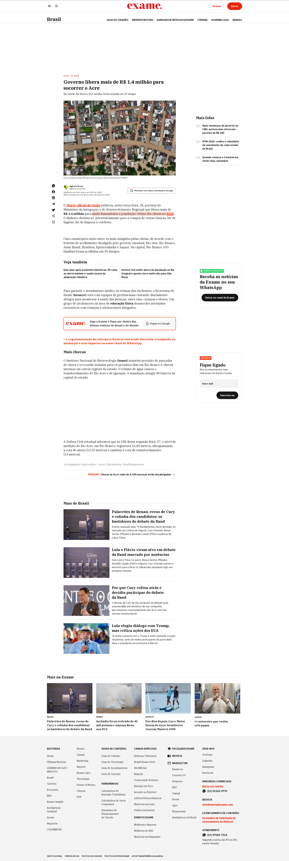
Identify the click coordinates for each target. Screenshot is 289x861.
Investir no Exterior (145, 792)
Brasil (54, 19)
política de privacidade (117, 856)
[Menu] (49, 6)
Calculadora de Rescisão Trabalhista (113, 792)
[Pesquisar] (56, 6)
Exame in (177, 769)
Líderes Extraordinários (147, 798)
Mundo (81, 748)
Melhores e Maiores (145, 824)
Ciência (81, 790)
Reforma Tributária (145, 755)
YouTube (207, 754)
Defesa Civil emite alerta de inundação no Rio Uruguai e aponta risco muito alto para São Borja (147, 273)
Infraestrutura (142, 19)
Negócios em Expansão (147, 836)
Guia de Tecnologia (112, 761)
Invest (50, 817)
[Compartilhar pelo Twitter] (53, 210)
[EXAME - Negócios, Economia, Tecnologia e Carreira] (144, 6)
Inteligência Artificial (54, 809)
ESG (49, 795)
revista (177, 755)
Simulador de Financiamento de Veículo (110, 814)
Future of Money (86, 784)
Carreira (51, 783)
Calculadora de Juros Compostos (113, 802)
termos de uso (72, 856)
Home (66, 75)
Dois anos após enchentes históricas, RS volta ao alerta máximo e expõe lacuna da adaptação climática (90, 273)
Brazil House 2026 (144, 761)
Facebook (207, 772)
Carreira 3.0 (179, 775)
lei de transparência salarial (147, 856)
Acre (101, 464)
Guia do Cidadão (117, 19)
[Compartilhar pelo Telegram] (53, 204)
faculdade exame (183, 748)
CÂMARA (202, 19)
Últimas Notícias (56, 761)
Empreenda (179, 811)
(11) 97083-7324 (217, 834)
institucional (54, 856)
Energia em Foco (143, 786)
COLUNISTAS (54, 829)
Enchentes (113, 464)
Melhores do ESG (143, 830)
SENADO (237, 19)
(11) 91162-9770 (217, 791)
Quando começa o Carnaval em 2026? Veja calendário (220, 159)
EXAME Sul (140, 767)
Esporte (81, 766)
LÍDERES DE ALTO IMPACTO (57, 769)
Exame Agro (84, 772)
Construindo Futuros (146, 780)
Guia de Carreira (110, 774)
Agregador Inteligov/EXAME (175, 19)
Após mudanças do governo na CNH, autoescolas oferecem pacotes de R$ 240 (220, 129)
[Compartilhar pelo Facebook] (53, 192)
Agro (175, 805)
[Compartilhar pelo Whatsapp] (53, 186)
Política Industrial (144, 810)
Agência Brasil (76, 186)
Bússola (138, 774)
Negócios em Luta (144, 804)
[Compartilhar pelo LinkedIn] (53, 198)
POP (79, 796)
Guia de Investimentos (114, 767)
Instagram (208, 766)
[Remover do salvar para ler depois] (53, 222)
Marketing (82, 760)
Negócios (52, 823)
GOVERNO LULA (220, 19)
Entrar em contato (213, 786)
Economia (52, 789)
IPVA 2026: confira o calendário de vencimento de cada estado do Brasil (220, 145)
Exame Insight (55, 801)
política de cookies (92, 856)
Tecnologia (83, 778)
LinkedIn (207, 760)
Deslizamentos (133, 464)
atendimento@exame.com (217, 804)
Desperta (177, 781)
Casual (80, 754)
